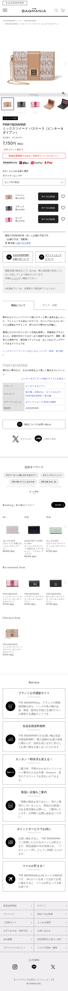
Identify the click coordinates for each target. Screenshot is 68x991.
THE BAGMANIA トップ (12, 21)
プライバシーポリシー (14, 947)
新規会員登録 (10, 905)
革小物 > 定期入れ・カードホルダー (43, 392)
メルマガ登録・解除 (47, 947)
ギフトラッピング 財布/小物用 (40, 402)
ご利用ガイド (10, 922)
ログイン (41, 905)
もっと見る (34, 491)
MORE (58, 504)
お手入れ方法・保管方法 (15, 930)
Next (65, 63)
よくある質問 (44, 922)
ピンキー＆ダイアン (35, 386)
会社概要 (7, 939)
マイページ (8, 914)
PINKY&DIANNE (30, 21)
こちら (15, 278)
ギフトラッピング (13, 175)
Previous (3, 63)
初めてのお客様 (45, 914)
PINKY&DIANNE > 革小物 (38, 395)
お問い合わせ (46, 813)
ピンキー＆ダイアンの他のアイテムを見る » (43, 378)
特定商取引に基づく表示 (49, 939)
